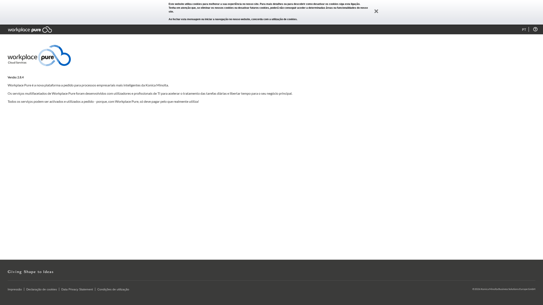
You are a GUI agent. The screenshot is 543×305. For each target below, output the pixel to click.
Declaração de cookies (41, 289)
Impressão (15, 289)
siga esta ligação (349, 4)
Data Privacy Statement (77, 289)
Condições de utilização (113, 289)
